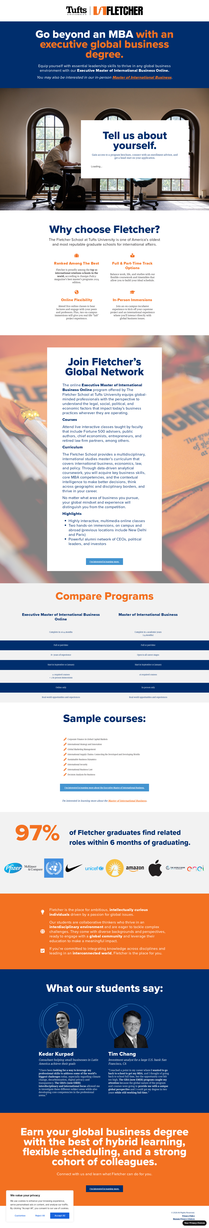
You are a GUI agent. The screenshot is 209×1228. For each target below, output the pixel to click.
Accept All (60, 1215)
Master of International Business (142, 77)
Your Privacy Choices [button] (194, 1223)
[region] (39, 1206)
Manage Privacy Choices (184, 1219)
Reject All (40, 1215)
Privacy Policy (188, 1216)
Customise (20, 1215)
